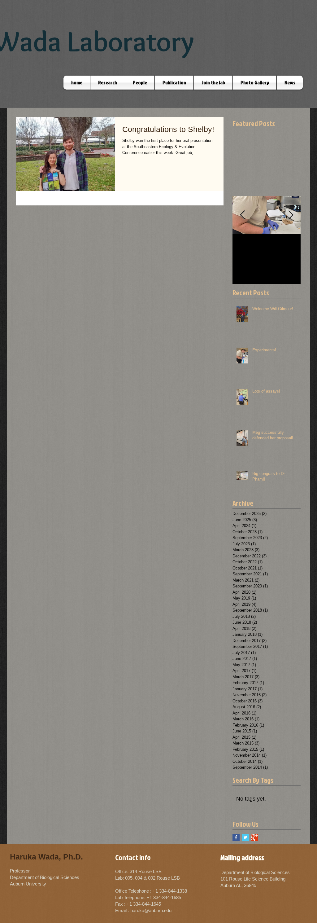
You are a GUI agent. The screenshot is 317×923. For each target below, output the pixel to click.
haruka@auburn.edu (151, 910)
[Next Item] (290, 215)
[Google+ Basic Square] (254, 837)
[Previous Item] (242, 215)
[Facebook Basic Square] (236, 837)
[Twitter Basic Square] (245, 837)
